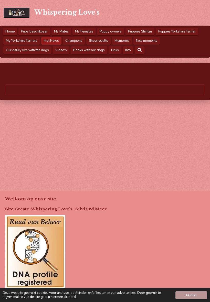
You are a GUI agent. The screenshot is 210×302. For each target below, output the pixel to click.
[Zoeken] (139, 50)
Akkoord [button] (191, 295)
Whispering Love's (67, 12)
